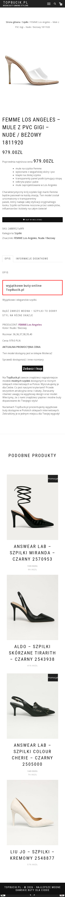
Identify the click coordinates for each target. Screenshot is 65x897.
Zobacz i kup (32, 369)
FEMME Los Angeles (25, 238)
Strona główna (13, 22)
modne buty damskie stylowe (15, 6)
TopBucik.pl (15, 2)
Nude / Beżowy (46, 238)
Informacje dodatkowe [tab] (32, 258)
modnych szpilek (20, 380)
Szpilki (25, 22)
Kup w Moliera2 (34, 220)
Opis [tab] (8, 258)
